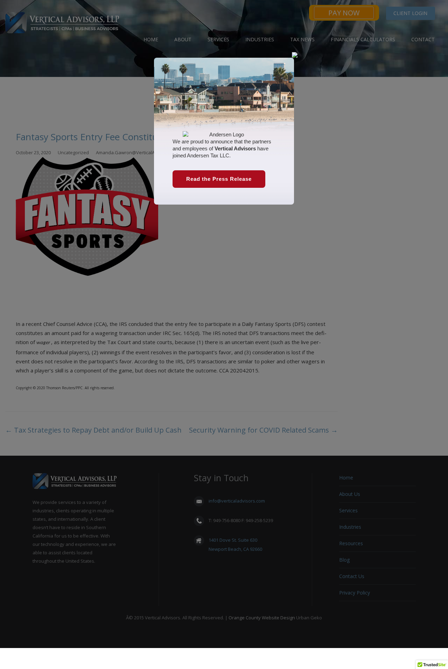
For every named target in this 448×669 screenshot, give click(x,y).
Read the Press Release (219, 179)
